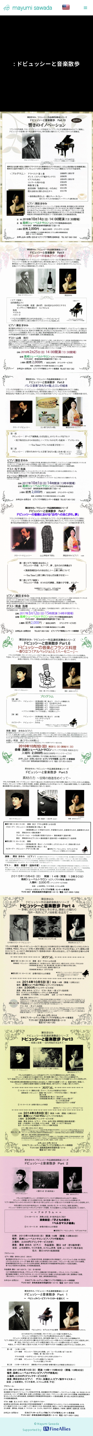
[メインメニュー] (85, 8)
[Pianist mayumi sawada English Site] (70, 7)
